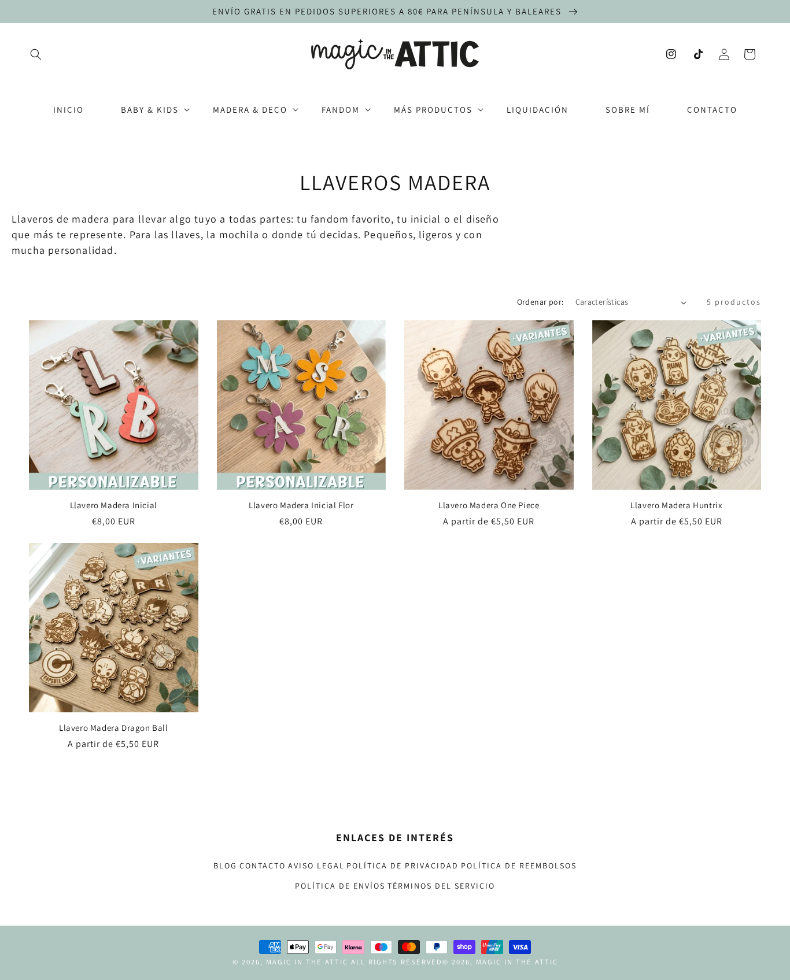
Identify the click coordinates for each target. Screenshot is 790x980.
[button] (36, 54)
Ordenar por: (540, 302)
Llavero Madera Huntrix (676, 505)
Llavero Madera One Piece (488, 505)
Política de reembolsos (519, 865)
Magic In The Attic (307, 962)
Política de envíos (340, 886)
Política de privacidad (402, 865)
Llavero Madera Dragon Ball (113, 727)
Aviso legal (316, 865)
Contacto (262, 865)
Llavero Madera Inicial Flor (301, 505)
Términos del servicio (441, 886)
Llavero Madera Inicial (113, 505)
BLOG (225, 865)
